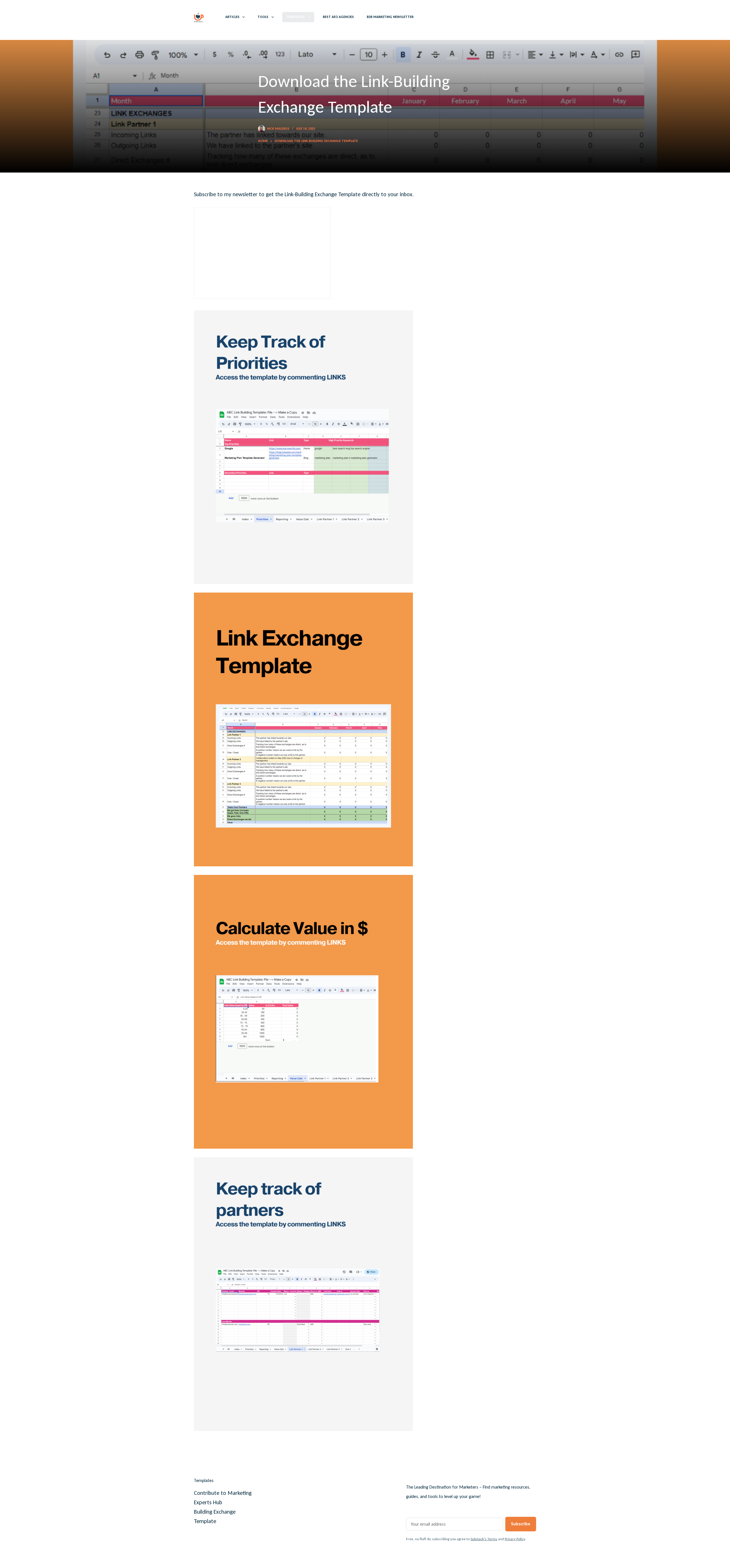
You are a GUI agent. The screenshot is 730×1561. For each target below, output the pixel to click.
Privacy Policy (515, 1539)
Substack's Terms (484, 1539)
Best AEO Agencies (338, 17)
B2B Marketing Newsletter (390, 17)
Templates (296, 17)
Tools (262, 17)
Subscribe (520, 1523)
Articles (232, 17)
